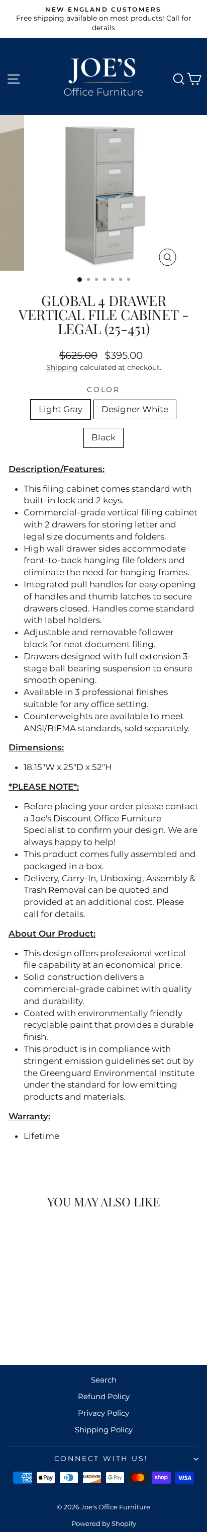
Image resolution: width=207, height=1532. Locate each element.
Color (103, 389)
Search (104, 1380)
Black (103, 437)
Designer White (134, 409)
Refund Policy (104, 1396)
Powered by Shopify (103, 1523)
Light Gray (60, 409)
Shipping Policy (104, 1429)
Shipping (62, 367)
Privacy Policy (103, 1413)
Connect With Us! (101, 1458)
